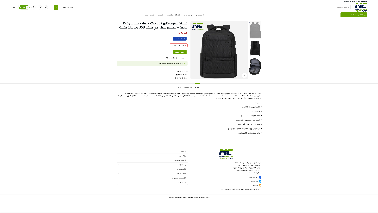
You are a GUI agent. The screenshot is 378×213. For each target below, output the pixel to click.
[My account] (34, 7)
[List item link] (225, 177)
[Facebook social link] (183, 78)
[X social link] (180, 78)
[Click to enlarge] (244, 75)
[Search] (56, 7)
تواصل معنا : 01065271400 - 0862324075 (355, 1)
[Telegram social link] (175, 78)
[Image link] (225, 154)
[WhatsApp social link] (178, 78)
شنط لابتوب (178, 74)
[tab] (197, 86)
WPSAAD (206, 197)
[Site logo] (360, 7)
